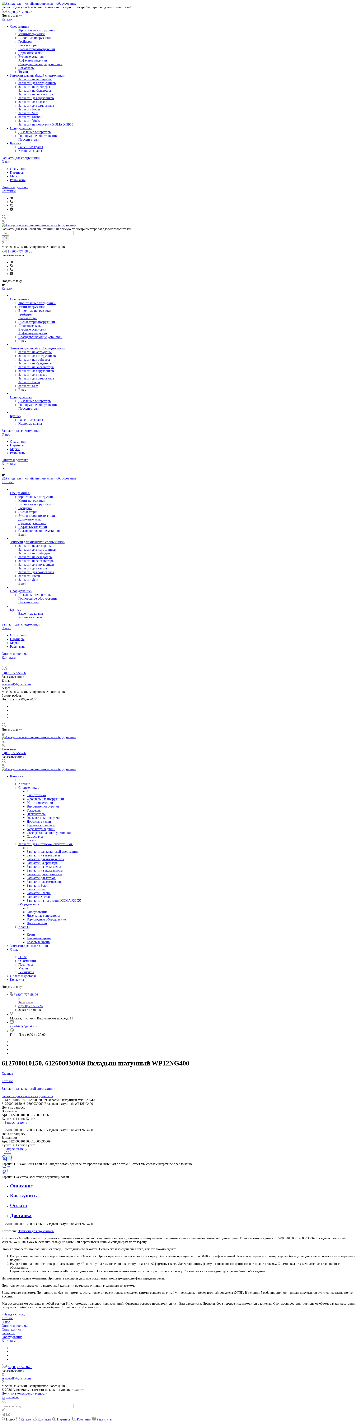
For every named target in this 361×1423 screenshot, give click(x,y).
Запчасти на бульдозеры (35, 90)
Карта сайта (10, 1397)
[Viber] (11, 202)
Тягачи (23, 71)
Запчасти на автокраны (35, 79)
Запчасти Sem (28, 113)
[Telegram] (11, 198)
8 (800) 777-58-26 (20, 12)
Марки (15, 176)
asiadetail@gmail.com (16, 684)
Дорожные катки (30, 53)
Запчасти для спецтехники (21, 158)
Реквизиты (17, 180)
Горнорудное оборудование (37, 135)
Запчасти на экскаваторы (36, 94)
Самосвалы (26, 68)
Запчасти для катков (32, 102)
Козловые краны (30, 151)
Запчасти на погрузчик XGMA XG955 (45, 124)
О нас (6, 161)
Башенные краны (30, 147)
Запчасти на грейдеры (34, 86)
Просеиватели (28, 139)
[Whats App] (11, 209)
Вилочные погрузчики (34, 38)
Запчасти (8, 1333)
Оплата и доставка (15, 187)
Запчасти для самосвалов (36, 105)
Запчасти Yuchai (29, 120)
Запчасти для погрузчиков (37, 83)
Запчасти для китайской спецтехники (37, 75)
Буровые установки (32, 56)
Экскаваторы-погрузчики (36, 49)
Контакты (9, 191)
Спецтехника (20, 26)
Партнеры (17, 172)
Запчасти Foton (29, 109)
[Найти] (5, 238)
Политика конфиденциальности (24, 1393)
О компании (19, 169)
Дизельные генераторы (34, 132)
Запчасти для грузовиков (36, 98)
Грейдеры (25, 41)
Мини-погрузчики (31, 34)
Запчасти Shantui (30, 117)
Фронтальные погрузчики (37, 30)
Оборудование (21, 128)
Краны (15, 143)
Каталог (7, 19)
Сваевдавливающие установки (40, 64)
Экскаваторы (27, 45)
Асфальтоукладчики (32, 60)
